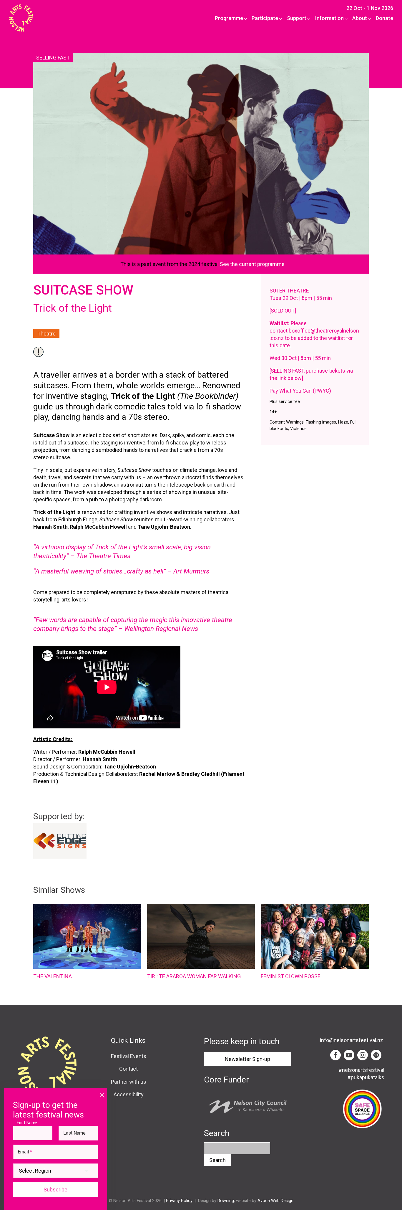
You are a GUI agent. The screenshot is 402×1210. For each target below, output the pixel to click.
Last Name (74, 1133)
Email (25, 1152)
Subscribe (55, 1189)
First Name (28, 1122)
